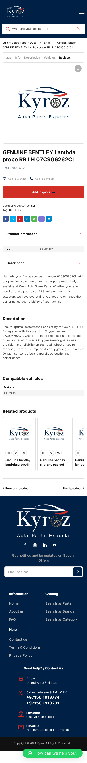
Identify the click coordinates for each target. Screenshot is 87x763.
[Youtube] (54, 545)
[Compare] (31, 179)
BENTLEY (15, 210)
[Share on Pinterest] (20, 219)
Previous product (17, 488)
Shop (47, 42)
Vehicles (50, 57)
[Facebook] (25, 545)
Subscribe (77, 571)
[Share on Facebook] (6, 219)
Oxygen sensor (66, 42)
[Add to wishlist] (4, 179)
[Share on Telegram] (49, 219)
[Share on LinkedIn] (27, 219)
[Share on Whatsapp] (34, 219)
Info (18, 57)
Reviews (65, 57)
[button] (53, 753)
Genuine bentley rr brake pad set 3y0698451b (52, 464)
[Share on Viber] (41, 219)
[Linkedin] (44, 545)
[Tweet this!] (13, 219)
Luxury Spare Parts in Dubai (20, 42)
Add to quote (41, 192)
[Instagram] (35, 545)
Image (7, 57)
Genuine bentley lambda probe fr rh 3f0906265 (17, 464)
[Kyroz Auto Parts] (15, 12)
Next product (72, 488)
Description (32, 57)
